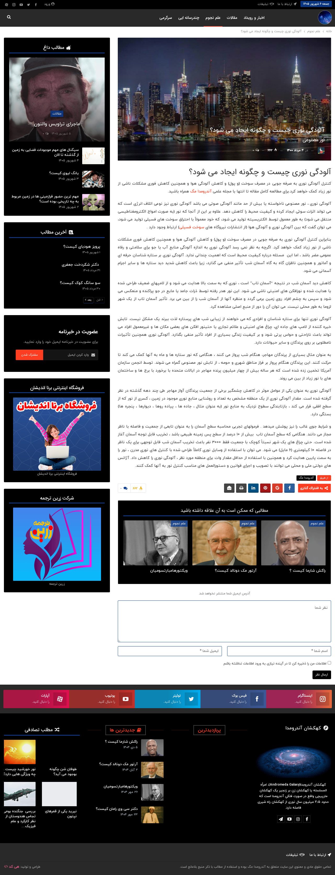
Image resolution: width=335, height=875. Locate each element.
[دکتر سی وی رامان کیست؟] (152, 814)
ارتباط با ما (285, 4)
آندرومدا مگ (200, 191)
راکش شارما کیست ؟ (121, 741)
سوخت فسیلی (191, 227)
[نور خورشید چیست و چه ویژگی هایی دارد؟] (21, 752)
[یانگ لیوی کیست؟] (93, 179)
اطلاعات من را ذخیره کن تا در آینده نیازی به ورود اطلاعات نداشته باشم (275, 663)
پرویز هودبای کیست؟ (81, 246)
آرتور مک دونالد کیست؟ (118, 764)
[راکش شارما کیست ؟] (293, 542)
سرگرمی (165, 18)
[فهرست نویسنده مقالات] (321, 150)
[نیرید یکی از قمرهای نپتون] (62, 794)
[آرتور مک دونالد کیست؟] (224, 542)
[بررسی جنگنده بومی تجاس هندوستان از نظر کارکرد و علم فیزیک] (21, 794)
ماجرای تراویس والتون (57, 124)
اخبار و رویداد (254, 18)
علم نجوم (213, 18)
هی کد (13, 866)
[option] (42, 787)
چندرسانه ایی (188, 18)
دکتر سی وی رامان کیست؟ (117, 808)
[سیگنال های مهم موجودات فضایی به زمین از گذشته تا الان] (93, 155)
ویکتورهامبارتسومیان (121, 786)
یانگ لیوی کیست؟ (64, 173)
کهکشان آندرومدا (304, 728)
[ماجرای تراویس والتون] (57, 99)
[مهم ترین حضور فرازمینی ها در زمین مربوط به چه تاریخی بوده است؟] (93, 202)
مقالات (232, 18)
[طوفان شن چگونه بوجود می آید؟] (62, 752)
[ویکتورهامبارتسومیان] (155, 542)
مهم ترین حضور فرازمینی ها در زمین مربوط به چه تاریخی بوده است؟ (45, 199)
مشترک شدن (29, 354)
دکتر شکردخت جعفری (81, 265)
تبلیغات (263, 4)
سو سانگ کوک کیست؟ (80, 283)
